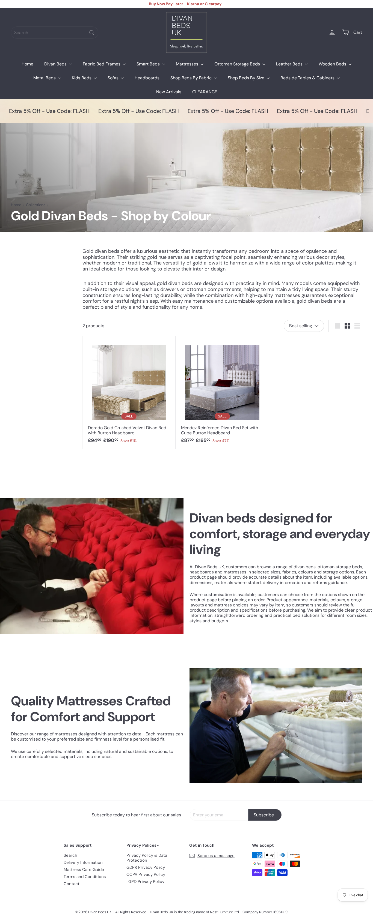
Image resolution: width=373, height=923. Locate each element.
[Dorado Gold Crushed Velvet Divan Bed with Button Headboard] (129, 392)
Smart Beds (149, 64)
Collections (35, 205)
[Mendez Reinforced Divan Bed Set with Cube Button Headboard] (222, 392)
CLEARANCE (204, 92)
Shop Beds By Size (246, 78)
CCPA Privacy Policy (145, 874)
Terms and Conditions (85, 876)
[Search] (91, 32)
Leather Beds (290, 64)
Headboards (147, 78)
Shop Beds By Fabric (191, 78)
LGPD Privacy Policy (145, 881)
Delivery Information (83, 862)
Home (27, 64)
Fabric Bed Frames (102, 64)
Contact (71, 883)
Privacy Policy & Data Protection (146, 858)
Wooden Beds (333, 64)
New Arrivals (168, 92)
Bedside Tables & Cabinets (308, 78)
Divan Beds (56, 64)
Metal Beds (45, 78)
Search (70, 855)
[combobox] (54, 32)
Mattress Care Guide (84, 869)
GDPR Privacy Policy (145, 867)
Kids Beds (82, 78)
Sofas (114, 78)
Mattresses (187, 64)
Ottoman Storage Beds (237, 64)
